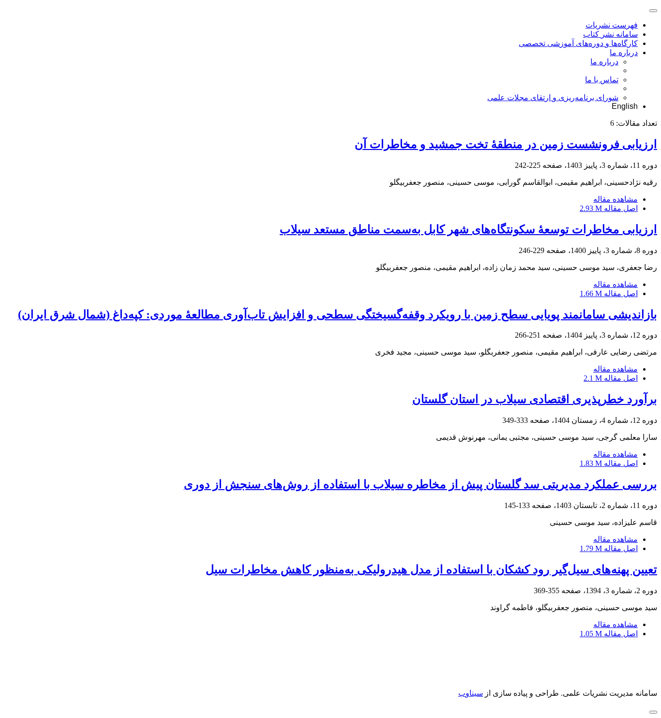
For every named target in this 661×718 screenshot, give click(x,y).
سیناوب (470, 693)
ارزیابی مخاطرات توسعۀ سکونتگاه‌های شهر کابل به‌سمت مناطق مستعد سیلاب (468, 229)
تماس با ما (601, 79)
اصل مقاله (609, 208)
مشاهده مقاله (615, 199)
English (625, 106)
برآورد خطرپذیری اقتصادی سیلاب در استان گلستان (534, 399)
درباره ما (624, 52)
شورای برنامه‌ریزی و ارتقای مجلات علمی (552, 97)
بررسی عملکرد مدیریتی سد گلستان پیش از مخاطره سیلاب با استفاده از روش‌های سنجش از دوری (420, 484)
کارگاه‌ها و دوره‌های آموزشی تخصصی (578, 43)
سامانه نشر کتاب (610, 34)
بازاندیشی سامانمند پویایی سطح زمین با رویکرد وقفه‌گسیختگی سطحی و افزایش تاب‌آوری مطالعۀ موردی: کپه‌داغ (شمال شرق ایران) (337, 314)
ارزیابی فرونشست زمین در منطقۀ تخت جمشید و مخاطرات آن (506, 144)
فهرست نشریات (612, 25)
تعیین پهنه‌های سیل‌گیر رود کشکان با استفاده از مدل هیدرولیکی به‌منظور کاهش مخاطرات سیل (431, 569)
